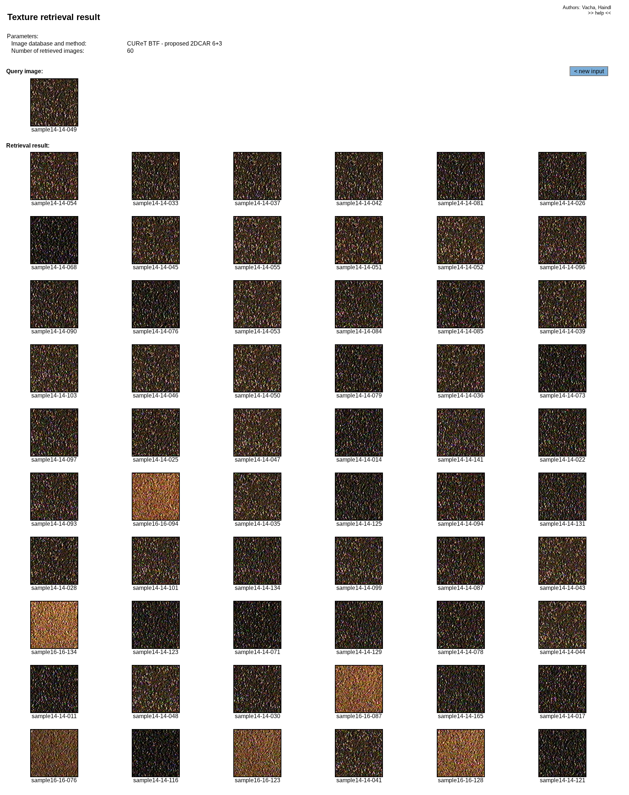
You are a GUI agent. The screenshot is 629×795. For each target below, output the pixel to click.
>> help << (599, 13)
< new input (589, 71)
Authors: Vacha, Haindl (587, 7)
